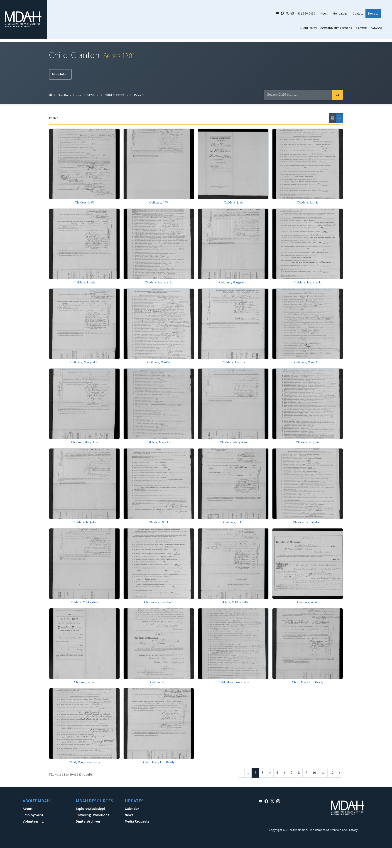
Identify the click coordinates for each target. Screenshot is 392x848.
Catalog (376, 28)
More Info (59, 74)
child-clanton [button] (115, 95)
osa (79, 95)
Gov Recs (64, 95)
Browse (361, 28)
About (28, 808)
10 (314, 773)
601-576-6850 (306, 13)
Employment (33, 815)
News (324, 13)
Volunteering (33, 821)
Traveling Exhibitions (92, 815)
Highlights (308, 28)
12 (331, 773)
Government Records (336, 28)
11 (323, 773)
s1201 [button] (91, 95)
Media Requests (137, 821)
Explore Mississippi (90, 808)
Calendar (132, 808)
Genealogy (340, 13)
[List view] (339, 118)
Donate (373, 13)
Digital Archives (88, 821)
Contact (358, 13)
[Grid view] (332, 118)
